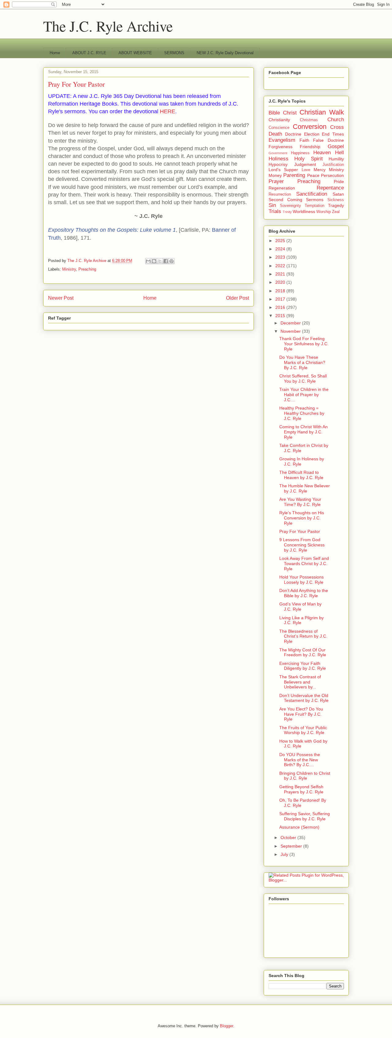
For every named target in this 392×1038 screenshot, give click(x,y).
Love (306, 170)
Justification (333, 165)
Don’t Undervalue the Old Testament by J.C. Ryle (304, 698)
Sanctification (311, 194)
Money (275, 175)
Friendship (310, 146)
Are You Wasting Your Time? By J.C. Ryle (300, 502)
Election (311, 134)
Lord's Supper (283, 169)
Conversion (309, 126)
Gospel (336, 146)
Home (55, 53)
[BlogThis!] (154, 261)
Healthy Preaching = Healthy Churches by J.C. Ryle (301, 413)
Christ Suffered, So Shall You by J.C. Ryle (303, 378)
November (291, 331)
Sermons (314, 199)
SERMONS (174, 53)
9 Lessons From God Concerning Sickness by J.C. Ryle (302, 545)
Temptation (314, 206)
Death (275, 134)
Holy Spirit (308, 159)
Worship (323, 212)
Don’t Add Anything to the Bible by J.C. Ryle (303, 593)
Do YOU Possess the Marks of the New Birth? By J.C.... (299, 759)
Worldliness (304, 211)
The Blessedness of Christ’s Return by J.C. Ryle (303, 636)
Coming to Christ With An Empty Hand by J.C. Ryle (303, 432)
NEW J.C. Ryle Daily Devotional (225, 53)
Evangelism (282, 140)
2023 (280, 257)
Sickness (335, 200)
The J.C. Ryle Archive (108, 26)
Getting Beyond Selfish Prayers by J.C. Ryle (301, 789)
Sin (272, 205)
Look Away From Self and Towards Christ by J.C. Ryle (304, 563)
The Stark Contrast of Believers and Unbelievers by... (300, 682)
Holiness (278, 159)
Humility (336, 158)
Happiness (300, 153)
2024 (280, 248)
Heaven (322, 153)
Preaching (87, 269)
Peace (313, 175)
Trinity (287, 212)
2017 (280, 299)
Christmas (309, 120)
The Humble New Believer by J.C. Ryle (304, 488)
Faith (304, 140)
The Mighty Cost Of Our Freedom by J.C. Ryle (302, 652)
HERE (167, 111)
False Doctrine (328, 140)
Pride (339, 181)
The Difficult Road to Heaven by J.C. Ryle (301, 475)
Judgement (305, 164)
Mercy (320, 169)
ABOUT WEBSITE (135, 53)
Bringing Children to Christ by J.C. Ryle (304, 776)
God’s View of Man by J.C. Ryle (300, 606)
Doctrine (293, 134)
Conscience (279, 128)
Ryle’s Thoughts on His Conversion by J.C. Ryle (301, 518)
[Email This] (148, 261)
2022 (280, 265)
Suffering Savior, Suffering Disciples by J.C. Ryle (304, 816)
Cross (337, 127)
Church (335, 119)
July (285, 854)
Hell (339, 153)
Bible (274, 113)
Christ (290, 113)
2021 (280, 274)
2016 (280, 307)
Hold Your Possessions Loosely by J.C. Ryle (301, 580)
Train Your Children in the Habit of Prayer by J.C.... (304, 394)
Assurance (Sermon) (299, 827)
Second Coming (285, 199)
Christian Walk (322, 112)
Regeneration (282, 187)
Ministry (69, 269)
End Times (333, 134)
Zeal (336, 212)
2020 (280, 282)
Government (278, 153)
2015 (280, 315)
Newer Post (61, 298)
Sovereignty (290, 206)
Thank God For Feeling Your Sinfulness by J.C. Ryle (304, 343)
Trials (275, 211)
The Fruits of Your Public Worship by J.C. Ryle (303, 730)
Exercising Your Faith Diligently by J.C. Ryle (302, 666)
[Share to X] (160, 261)
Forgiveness (280, 146)
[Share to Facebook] (166, 261)
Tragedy (336, 205)
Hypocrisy (278, 164)
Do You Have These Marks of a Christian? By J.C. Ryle (302, 362)
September (292, 846)
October (289, 837)
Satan (338, 194)
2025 (280, 240)
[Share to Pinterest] (171, 261)
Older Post (237, 298)
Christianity (279, 119)
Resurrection (280, 194)
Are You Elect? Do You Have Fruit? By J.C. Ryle (301, 714)
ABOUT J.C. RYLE (89, 53)
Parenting (294, 175)
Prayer (276, 181)
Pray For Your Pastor (299, 531)
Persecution (332, 175)
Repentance (330, 188)
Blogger (226, 1026)
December (291, 322)
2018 (280, 290)
